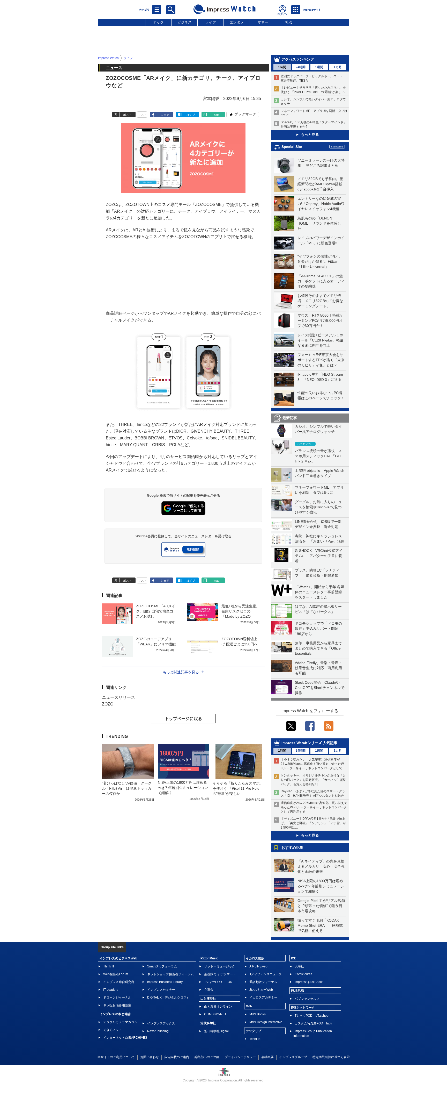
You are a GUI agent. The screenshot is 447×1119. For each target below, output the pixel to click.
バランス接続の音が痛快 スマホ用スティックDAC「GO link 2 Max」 (318, 456)
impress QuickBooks (309, 982)
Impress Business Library (165, 982)
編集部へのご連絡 (207, 1057)
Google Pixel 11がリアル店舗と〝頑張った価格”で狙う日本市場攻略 (321, 906)
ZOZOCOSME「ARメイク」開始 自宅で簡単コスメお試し (155, 611)
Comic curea (303, 974)
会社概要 (267, 1057)
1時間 (282, 67)
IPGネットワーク (303, 1007)
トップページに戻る (183, 718)
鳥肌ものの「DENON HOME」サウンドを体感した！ (319, 223)
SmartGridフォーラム (162, 966)
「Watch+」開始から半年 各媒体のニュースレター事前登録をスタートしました (319, 592)
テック (158, 22)
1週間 (319, 67)
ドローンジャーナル (117, 997)
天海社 (299, 966)
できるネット (112, 1030)
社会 (289, 22)
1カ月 (338, 67)
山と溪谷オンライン (218, 1006)
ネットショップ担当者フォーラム (170, 974)
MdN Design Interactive (265, 1022)
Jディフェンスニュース (265, 974)
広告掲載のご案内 (176, 1057)
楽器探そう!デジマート (220, 974)
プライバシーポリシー (240, 1057)
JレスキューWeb (261, 990)
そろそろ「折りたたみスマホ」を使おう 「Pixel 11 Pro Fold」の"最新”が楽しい (238, 788)
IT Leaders (110, 990)
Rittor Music (209, 958)
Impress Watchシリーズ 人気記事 (309, 743)
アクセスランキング (297, 59)
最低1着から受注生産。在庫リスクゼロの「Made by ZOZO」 (240, 611)
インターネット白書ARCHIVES (125, 1037)
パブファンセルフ (307, 999)
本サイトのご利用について (116, 1057)
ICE (293, 958)
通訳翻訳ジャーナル (263, 982)
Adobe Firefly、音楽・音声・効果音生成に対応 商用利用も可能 (318, 668)
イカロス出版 (255, 958)
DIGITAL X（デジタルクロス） (168, 997)
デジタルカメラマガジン (120, 1022)
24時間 (301, 67)
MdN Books (257, 1014)
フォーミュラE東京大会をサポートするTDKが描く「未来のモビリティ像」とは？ (321, 360)
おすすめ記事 (292, 847)
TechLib (254, 1039)
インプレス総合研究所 (118, 982)
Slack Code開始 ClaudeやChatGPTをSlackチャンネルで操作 (319, 687)
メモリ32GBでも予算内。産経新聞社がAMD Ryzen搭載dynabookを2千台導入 (320, 184)
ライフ (210, 22)
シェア (165, 114)
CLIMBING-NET (215, 1014)
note (216, 114)
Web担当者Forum (115, 974)
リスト (142, 114)
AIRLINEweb (258, 966)
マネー (262, 22)
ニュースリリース (118, 697)
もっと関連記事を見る (181, 672)
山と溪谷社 (208, 998)
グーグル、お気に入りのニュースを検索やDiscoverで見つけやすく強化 (318, 507)
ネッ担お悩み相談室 (117, 1005)
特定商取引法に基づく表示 (331, 1057)
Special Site (291, 147)
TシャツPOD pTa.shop (312, 1015)
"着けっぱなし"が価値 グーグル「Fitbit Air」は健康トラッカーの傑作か (127, 788)
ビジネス (184, 22)
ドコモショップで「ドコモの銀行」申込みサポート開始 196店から (318, 628)
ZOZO (107, 704)
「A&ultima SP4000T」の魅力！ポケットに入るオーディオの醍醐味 (321, 281)
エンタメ (236, 22)
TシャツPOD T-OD (218, 982)
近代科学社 (208, 1023)
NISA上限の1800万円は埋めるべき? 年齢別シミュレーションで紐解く (320, 886)
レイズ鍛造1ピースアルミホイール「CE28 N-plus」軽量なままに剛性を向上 (320, 340)
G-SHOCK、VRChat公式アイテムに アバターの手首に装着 (318, 555)
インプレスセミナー (161, 990)
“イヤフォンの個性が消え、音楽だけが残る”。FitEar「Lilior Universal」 (319, 261)
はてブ (191, 114)
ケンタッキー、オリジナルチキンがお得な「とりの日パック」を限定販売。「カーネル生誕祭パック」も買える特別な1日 (313, 780)
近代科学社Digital (216, 1031)
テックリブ (253, 1031)
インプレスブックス (161, 1023)
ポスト (127, 114)
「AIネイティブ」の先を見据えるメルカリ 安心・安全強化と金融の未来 (321, 866)
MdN (249, 1006)
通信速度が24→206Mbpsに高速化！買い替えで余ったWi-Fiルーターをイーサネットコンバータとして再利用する (314, 807)
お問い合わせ (149, 1057)
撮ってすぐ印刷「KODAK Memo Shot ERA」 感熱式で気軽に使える (320, 925)
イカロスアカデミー (263, 997)
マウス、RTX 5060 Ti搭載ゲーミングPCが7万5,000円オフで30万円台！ (320, 320)
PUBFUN (297, 991)
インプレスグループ (293, 1057)
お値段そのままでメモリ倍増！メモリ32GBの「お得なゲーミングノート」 (320, 301)
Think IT (108, 966)
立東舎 (208, 990)
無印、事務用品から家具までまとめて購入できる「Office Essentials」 (318, 648)
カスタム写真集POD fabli (313, 1023)
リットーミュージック (219, 966)
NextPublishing (158, 1031)
